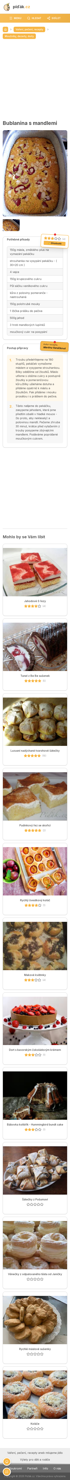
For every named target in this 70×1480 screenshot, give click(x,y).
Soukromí (15, 1468)
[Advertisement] (35, 79)
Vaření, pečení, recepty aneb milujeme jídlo (35, 1452)
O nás (57, 1468)
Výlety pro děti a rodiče (35, 1459)
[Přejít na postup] (7, 1472)
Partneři (32, 1468)
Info (45, 1468)
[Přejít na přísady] (7, 1462)
